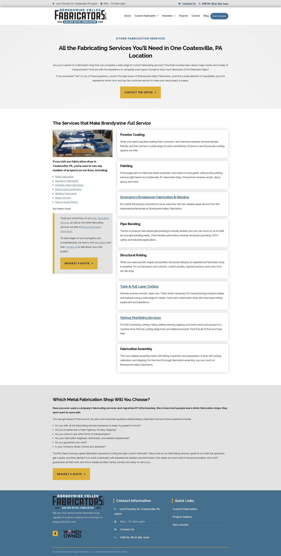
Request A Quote (77, 263)
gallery (102, 242)
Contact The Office (139, 92)
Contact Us (189, 3)
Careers (196, 15)
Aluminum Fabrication (67, 181)
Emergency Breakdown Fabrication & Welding (154, 197)
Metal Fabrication (64, 176)
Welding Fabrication (66, 193)
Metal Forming (63, 197)
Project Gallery (182, 516)
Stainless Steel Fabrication (69, 185)
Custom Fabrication (145, 15)
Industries (167, 15)
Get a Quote (219, 16)
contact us (71, 247)
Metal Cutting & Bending (68, 189)
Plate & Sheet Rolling (66, 202)
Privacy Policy (121, 552)
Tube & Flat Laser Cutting (139, 286)
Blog (206, 15)
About (127, 15)
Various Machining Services (140, 317)
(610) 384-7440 (219, 3)
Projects (183, 15)
